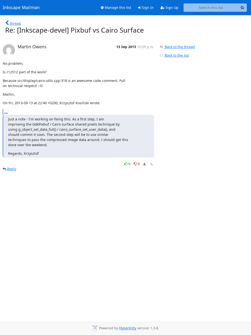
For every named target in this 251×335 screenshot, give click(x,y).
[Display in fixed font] (144, 164)
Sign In (147, 7)
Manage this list (117, 7)
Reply (11, 169)
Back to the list (176, 55)
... (6, 112)
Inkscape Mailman (21, 8)
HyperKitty (127, 328)
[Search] (242, 7)
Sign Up (171, 7)
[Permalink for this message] (151, 164)
